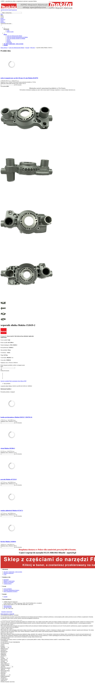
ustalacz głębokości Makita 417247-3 (12, 510)
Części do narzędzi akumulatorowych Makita (17, 37)
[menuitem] (49, 29)
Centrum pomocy (8, 583)
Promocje (9, 41)
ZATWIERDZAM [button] (5, 638)
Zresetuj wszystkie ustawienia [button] (8, 681)
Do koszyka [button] (18, 84)
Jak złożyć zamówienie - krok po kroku (13, 571)
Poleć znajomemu (13, 381)
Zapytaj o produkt (5, 381)
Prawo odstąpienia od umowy (11, 591)
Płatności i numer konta (9, 581)
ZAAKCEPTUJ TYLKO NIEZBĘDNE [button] (10, 642)
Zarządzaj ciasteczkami (6, 611)
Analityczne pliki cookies (6, 628)
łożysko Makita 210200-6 (8, 541)
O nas (8, 30)
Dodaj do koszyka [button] (5, 370)
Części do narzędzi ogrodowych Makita (16, 38)
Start (2, 14)
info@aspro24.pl (13, 10)
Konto (2, 18)
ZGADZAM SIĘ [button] (5, 643)
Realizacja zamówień (9, 573)
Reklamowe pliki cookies (6, 632)
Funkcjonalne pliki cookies (7, 624)
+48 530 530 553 (5, 10)
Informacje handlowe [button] (6, 389)
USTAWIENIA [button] (4, 640)
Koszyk (3, 22)
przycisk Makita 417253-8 (8, 479)
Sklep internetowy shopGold (7, 613)
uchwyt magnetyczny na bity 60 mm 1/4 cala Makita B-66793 (19, 78)
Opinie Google (10, 31)
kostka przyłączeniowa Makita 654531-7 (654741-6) (16, 417)
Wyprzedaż (9, 42)
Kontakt (5, 596)
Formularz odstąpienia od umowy (11, 590)
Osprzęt (8, 39)
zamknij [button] (2, 644)
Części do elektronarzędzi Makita (14, 35)
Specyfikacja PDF (22, 381)
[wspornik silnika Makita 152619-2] (27, 143)
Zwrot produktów (8, 588)
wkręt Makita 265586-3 (8, 448)
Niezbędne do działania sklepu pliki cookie (12, 620)
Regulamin (6, 579)
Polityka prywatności (8, 582)
